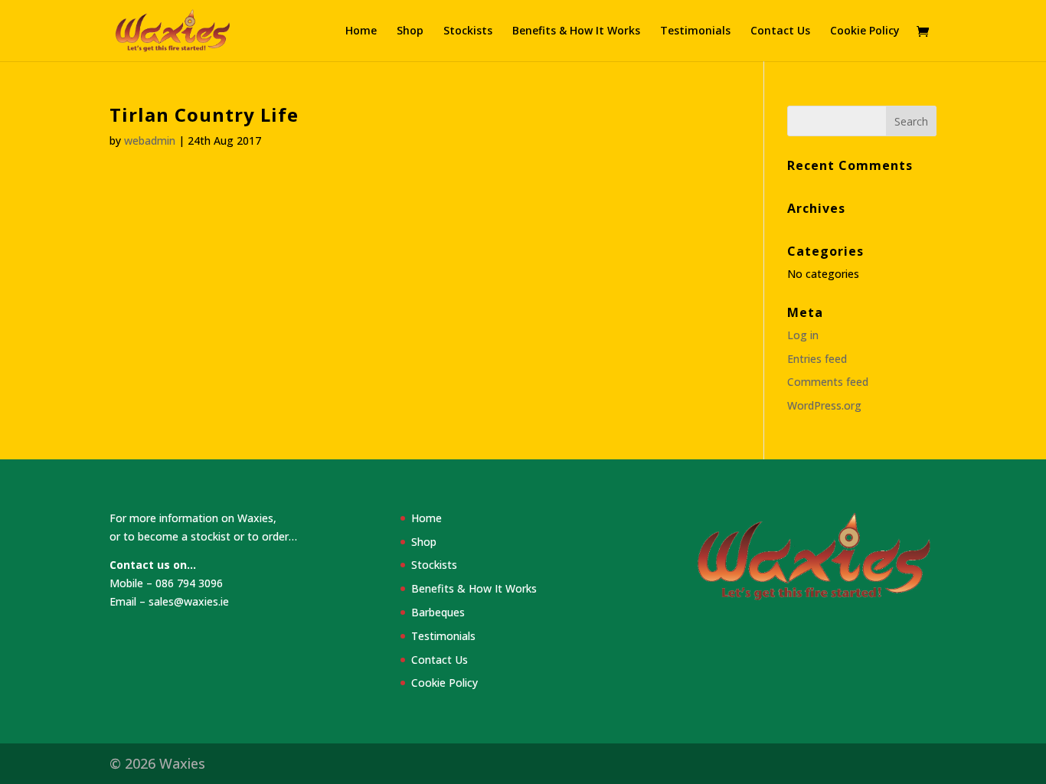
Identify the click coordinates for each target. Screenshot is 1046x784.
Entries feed (817, 358)
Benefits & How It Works (576, 31)
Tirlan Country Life (204, 114)
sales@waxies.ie (189, 601)
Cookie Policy (865, 31)
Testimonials (695, 31)
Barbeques (438, 612)
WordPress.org (824, 405)
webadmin (149, 140)
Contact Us (780, 31)
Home (361, 31)
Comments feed (827, 381)
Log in (803, 335)
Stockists (467, 31)
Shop (410, 31)
